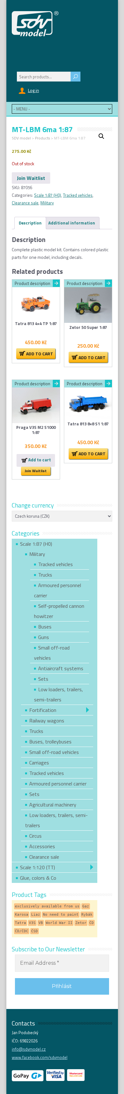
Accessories (42, 846)
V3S (32, 923)
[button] (101, 136)
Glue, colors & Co (38, 878)
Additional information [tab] (71, 223)
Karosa (21, 915)
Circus (35, 836)
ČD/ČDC (21, 931)
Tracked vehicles (78, 195)
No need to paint (61, 915)
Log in (33, 90)
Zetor (80, 923)
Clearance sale (25, 203)
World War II (59, 923)
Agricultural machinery (52, 804)
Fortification (42, 710)
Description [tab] (30, 223)
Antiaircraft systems (60, 668)
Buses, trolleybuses (50, 741)
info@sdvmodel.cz (29, 1049)
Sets (43, 679)
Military (47, 203)
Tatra (20, 923)
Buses (45, 626)
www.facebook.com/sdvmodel (39, 1057)
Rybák (87, 915)
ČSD (34, 931)
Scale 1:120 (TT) (37, 867)
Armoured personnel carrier (57, 783)
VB (40, 923)
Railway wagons (46, 720)
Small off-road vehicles (54, 752)
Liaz (35, 915)
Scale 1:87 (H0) (47, 195)
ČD (91, 923)
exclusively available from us (47, 906)
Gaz (85, 906)
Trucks (45, 575)
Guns (43, 637)
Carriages (39, 762)
